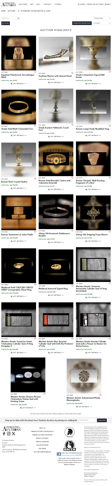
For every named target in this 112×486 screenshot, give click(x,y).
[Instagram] (8, 433)
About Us (42, 428)
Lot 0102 (4, 179)
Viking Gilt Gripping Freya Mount (92, 234)
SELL (39, 4)
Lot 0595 (70, 395)
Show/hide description (81, 23)
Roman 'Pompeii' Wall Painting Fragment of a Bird (90, 181)
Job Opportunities (42, 445)
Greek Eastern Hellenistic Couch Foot (54, 129)
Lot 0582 (14, 394)
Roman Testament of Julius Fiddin (17, 234)
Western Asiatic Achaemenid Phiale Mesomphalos (83, 399)
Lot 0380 (79, 232)
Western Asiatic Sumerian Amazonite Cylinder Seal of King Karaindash (91, 288)
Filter (6, 23)
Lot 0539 (79, 283)
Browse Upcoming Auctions (91, 473)
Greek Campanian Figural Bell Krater (90, 76)
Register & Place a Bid (89, 474)
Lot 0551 (79, 338)
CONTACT (48, 4)
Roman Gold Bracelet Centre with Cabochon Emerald (55, 181)
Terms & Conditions (42, 441)
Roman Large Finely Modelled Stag (92, 129)
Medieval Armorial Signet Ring (53, 288)
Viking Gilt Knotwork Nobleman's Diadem (54, 234)
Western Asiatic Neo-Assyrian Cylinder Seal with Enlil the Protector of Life (56, 343)
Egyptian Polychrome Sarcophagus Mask (17, 76)
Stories (58, 4)
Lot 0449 (4, 284)
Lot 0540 (4, 338)
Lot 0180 (4, 232)
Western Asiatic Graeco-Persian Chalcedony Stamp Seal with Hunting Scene (26, 399)
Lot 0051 (4, 126)
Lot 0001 (4, 72)
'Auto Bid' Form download (42, 452)
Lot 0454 (42, 286)
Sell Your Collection (89, 476)
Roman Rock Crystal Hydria (14, 182)
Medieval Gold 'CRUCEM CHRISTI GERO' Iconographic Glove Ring (17, 288)
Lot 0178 (79, 178)
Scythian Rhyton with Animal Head (55, 76)
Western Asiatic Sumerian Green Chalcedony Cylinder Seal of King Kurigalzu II (17, 343)
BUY (32, 4)
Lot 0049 (42, 73)
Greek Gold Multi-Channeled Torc (17, 129)
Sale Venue (42, 448)
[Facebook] (4, 433)
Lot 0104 (42, 178)
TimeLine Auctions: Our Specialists (42, 431)
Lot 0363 (42, 230)
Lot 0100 (79, 126)
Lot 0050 (79, 72)
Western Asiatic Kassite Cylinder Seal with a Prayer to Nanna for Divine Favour (91, 343)
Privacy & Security (42, 438)
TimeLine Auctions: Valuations (42, 435)
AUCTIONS (23, 4)
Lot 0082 (42, 125)
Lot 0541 (42, 338)
